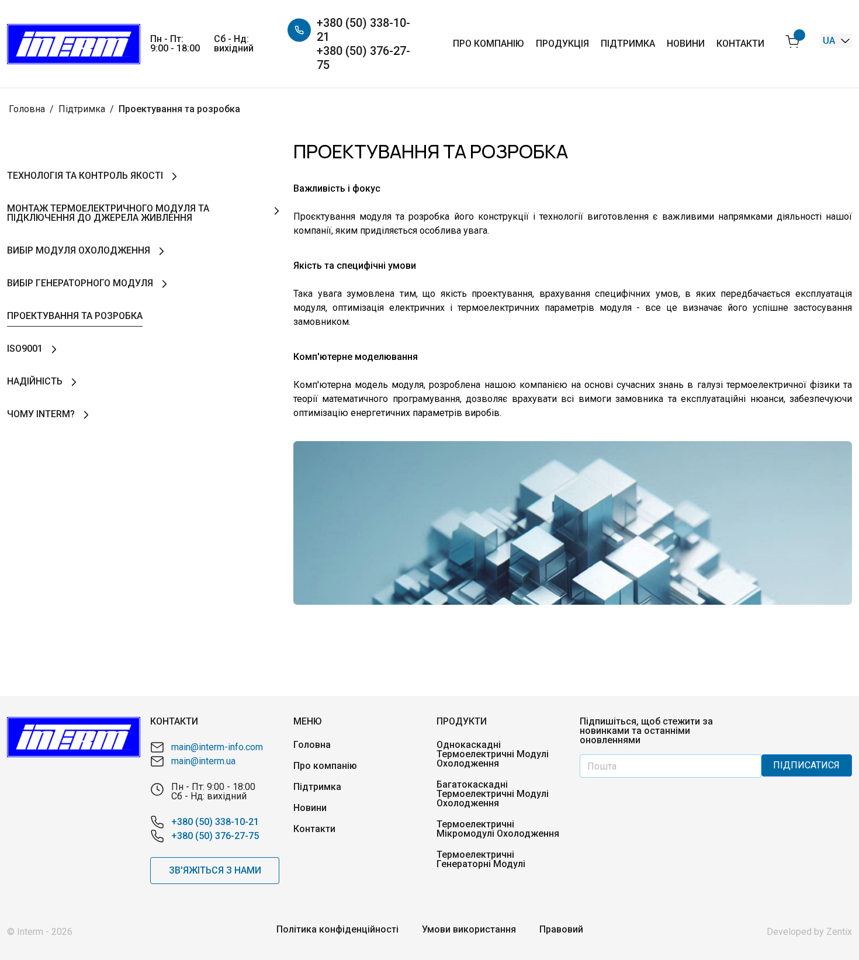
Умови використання (469, 929)
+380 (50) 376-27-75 (363, 58)
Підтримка (628, 43)
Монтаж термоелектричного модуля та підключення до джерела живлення (108, 213)
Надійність (35, 381)
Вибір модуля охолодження (78, 250)
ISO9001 (25, 348)
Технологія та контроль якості (85, 175)
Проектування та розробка (75, 315)
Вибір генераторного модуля (80, 283)
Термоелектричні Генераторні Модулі (481, 859)
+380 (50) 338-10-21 (363, 30)
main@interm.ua (203, 761)
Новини (686, 43)
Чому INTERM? (41, 414)
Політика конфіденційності (337, 929)
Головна (312, 745)
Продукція (562, 43)
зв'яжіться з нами (215, 870)
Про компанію (488, 43)
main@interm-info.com (217, 747)
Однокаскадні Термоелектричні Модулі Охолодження (493, 754)
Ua (830, 40)
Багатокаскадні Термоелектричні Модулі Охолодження (493, 794)
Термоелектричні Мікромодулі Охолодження (498, 829)
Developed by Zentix (809, 931)
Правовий (561, 929)
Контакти (740, 43)
